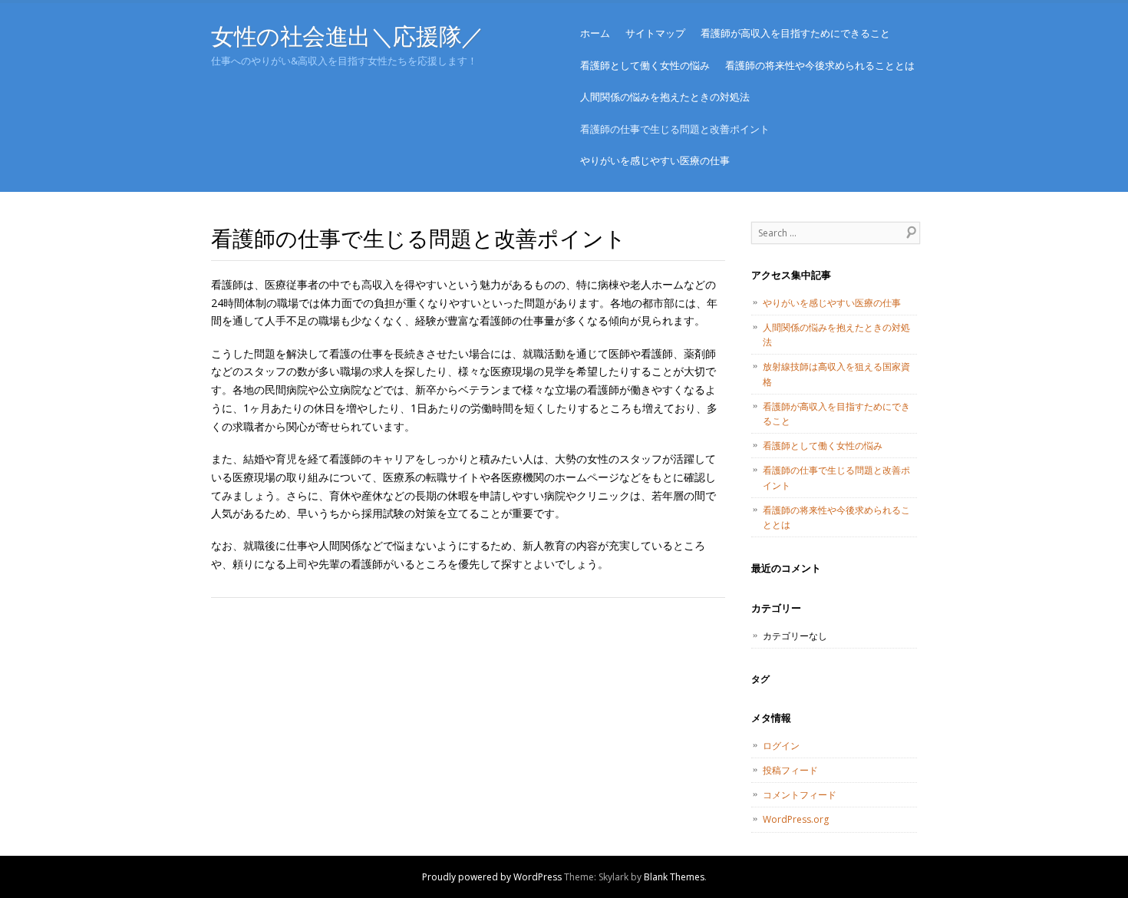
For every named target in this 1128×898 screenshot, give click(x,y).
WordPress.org (796, 819)
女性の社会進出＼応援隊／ (347, 35)
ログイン (781, 745)
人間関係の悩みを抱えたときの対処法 (665, 97)
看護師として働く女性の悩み (645, 65)
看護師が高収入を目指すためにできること (795, 33)
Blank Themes (674, 876)
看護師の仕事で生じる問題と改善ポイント (675, 129)
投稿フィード (790, 770)
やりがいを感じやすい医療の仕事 (655, 160)
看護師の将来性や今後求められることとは (820, 65)
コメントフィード (799, 794)
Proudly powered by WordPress (492, 876)
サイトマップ (655, 33)
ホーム (595, 33)
